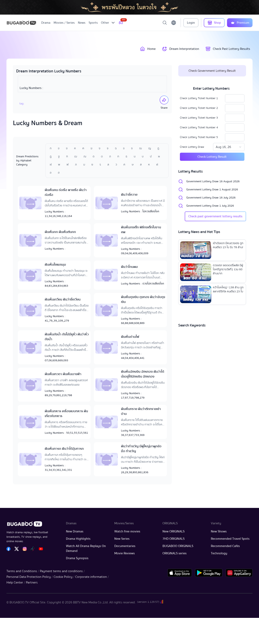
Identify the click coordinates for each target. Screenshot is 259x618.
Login (191, 22)
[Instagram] (25, 549)
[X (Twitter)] (17, 549)
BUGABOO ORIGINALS (177, 546)
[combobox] (228, 147)
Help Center (14, 582)
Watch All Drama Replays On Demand (86, 548)
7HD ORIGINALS (173, 538)
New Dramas (74, 531)
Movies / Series (64, 22)
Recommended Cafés (225, 546)
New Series (122, 538)
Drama (45, 22)
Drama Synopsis (77, 558)
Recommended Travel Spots (230, 538)
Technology (219, 553)
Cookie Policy (63, 576)
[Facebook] (8, 549)
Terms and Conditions (21, 571)
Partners (32, 582)
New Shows (219, 531)
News (81, 22)
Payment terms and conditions (61, 571)
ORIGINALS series (174, 553)
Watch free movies (127, 531)
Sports (93, 22)
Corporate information (91, 576)
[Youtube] (41, 549)
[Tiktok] (33, 549)
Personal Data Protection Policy (28, 576)
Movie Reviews (124, 553)
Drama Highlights (78, 538)
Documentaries (124, 546)
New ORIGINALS (173, 531)
